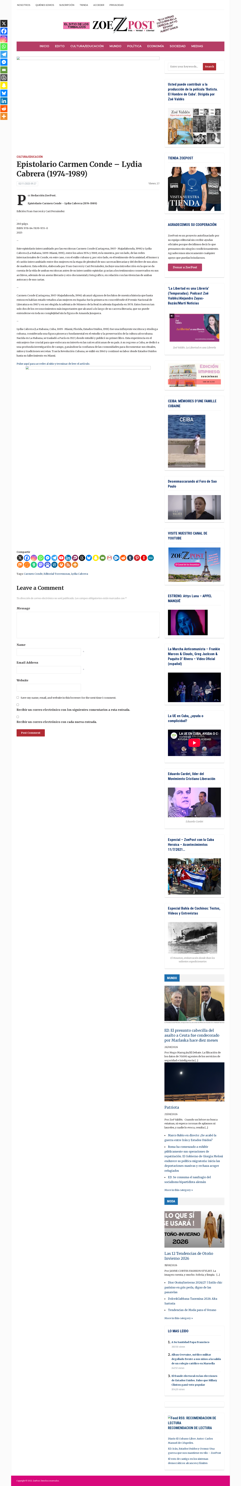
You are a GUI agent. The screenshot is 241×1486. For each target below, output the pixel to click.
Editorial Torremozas (57, 573)
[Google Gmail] (109, 558)
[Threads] (82, 558)
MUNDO (172, 978)
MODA (171, 1201)
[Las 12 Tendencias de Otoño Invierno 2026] (194, 1229)
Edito (60, 46)
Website (22, 680)
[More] (75, 565)
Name (21, 645)
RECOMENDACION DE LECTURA (190, 1428)
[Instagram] (34, 558)
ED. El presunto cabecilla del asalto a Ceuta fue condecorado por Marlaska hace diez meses (191, 1035)
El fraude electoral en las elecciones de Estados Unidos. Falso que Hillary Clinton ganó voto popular (194, 1380)
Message (23, 608)
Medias (197, 46)
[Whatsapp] (41, 558)
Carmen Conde (33, 573)
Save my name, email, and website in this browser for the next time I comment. (68, 697)
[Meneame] (27, 565)
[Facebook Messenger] (47, 558)
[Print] (61, 565)
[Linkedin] (68, 558)
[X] (20, 558)
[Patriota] (194, 1083)
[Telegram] (54, 558)
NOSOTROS (23, 5)
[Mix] (20, 565)
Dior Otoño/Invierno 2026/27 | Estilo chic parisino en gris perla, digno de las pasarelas (193, 1287)
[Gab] (34, 565)
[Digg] (54, 565)
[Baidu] (47, 565)
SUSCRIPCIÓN (66, 5)
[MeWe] (151, 558)
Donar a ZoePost (185, 267)
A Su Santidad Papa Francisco (190, 1342)
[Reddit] (123, 558)
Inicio (44, 46)
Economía (155, 46)
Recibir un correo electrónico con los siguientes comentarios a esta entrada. (73, 709)
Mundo (115, 46)
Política (134, 46)
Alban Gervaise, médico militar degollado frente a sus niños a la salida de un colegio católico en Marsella (196, 1359)
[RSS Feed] (68, 565)
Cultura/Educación (87, 46)
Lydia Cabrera (79, 573)
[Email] (103, 558)
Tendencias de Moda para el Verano (192, 1310)
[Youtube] (61, 558)
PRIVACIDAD (117, 5)
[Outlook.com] (116, 558)
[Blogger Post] (3, 77)
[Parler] (75, 558)
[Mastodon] (41, 565)
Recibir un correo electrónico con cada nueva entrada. (57, 722)
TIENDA (84, 5)
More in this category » (178, 1190)
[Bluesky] (89, 558)
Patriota (171, 1107)
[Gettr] (144, 558)
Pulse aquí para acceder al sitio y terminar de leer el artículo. (53, 363)
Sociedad (178, 46)
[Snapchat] (96, 558)
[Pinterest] (137, 558)
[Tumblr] (130, 558)
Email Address (27, 662)
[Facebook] (27, 558)
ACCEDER (98, 5)
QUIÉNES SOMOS (44, 5)
